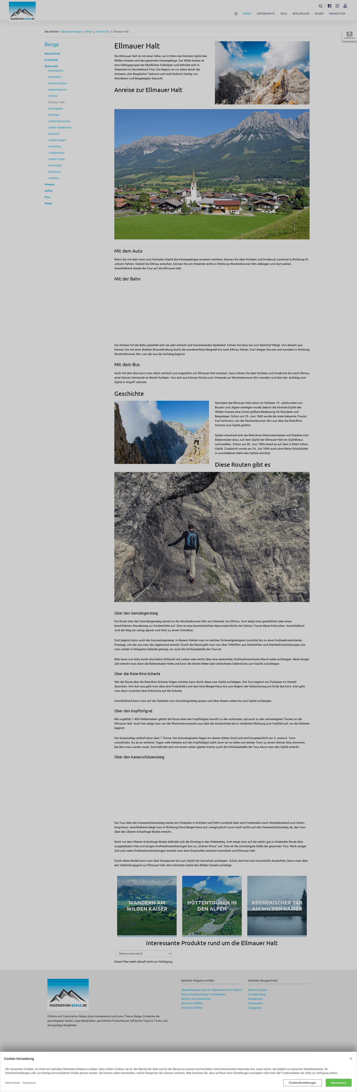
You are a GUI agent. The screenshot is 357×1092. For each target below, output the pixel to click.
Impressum (29, 1082)
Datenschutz (12, 1082)
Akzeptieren (338, 1082)
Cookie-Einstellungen (302, 1082)
